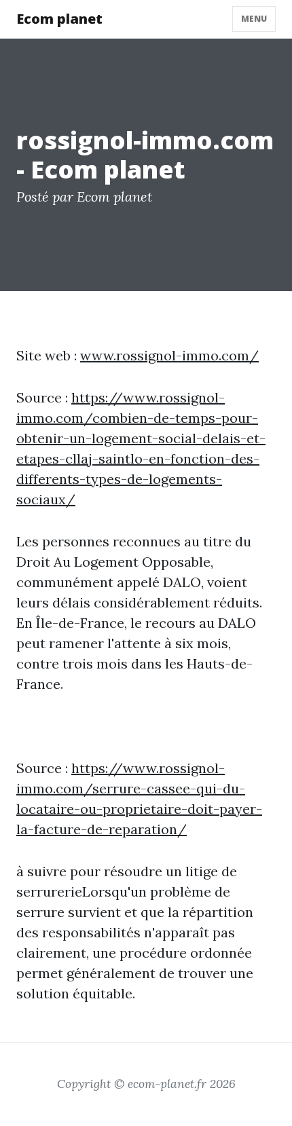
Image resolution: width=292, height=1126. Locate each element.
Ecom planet (59, 19)
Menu (254, 18)
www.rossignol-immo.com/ (169, 355)
